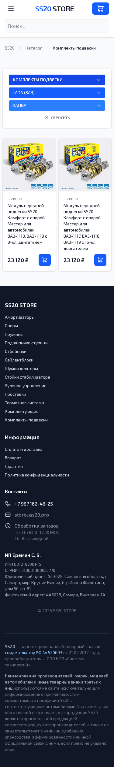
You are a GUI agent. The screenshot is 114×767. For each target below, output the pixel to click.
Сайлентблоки (19, 359)
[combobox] (57, 26)
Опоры (11, 325)
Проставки (15, 394)
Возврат (13, 457)
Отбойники (15, 351)
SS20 (54, 8)
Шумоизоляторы (21, 368)
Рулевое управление (26, 385)
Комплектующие (22, 411)
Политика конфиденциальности (37, 474)
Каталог (34, 47)
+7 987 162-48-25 (34, 503)
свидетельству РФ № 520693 (33, 652)
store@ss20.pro (32, 514)
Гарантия (14, 466)
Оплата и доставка (24, 449)
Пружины (14, 334)
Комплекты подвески (26, 419)
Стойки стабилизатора (27, 377)
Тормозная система (24, 402)
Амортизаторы (20, 317)
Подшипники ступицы (26, 342)
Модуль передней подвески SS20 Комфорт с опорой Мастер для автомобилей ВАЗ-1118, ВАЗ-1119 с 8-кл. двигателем (27, 224)
